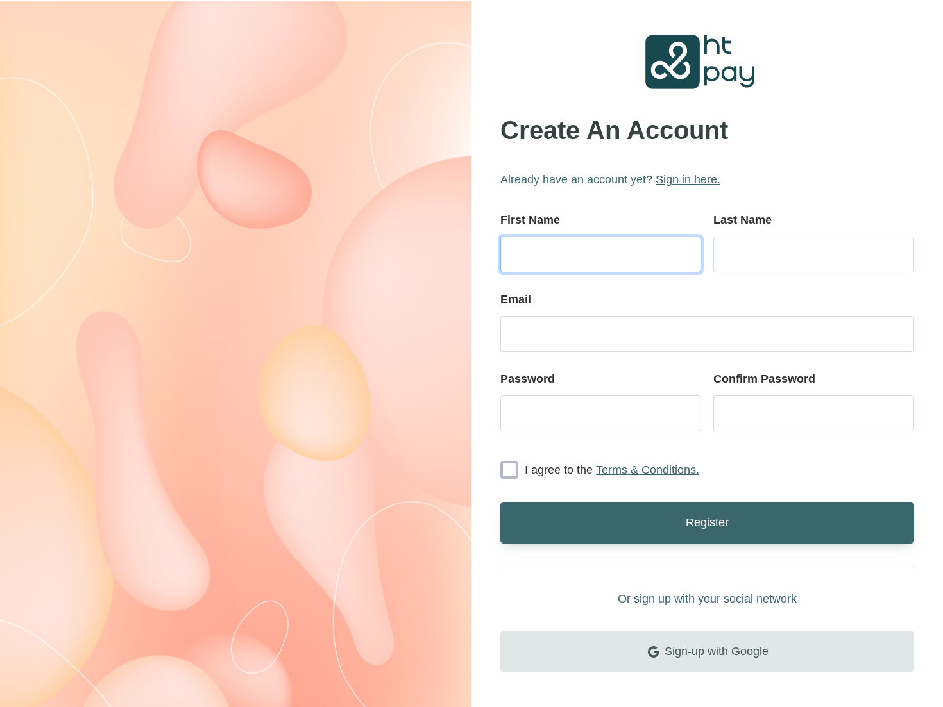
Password (527, 378)
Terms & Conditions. (647, 469)
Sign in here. (688, 179)
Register (707, 522)
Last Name (742, 219)
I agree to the (612, 469)
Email (515, 299)
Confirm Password (764, 378)
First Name (530, 219)
